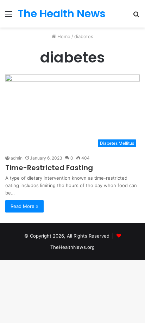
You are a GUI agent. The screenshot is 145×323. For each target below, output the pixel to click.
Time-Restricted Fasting (49, 168)
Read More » (24, 206)
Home (63, 36)
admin (17, 158)
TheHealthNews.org (72, 247)
